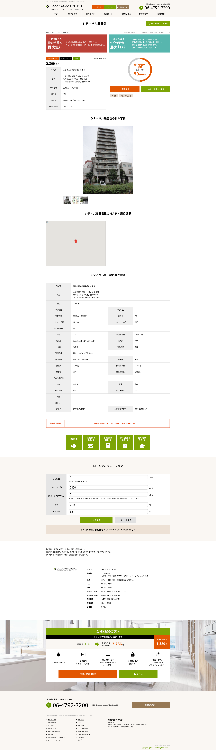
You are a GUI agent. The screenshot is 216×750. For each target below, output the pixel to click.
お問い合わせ (82, 737)
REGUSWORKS (166, 745)
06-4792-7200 (157, 8)
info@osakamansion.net (110, 595)
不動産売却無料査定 (84, 734)
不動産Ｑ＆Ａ (52, 728)
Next (156, 160)
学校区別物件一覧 (83, 731)
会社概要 (50, 734)
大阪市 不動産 (52, 720)
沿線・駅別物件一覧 (54, 731)
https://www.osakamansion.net (113, 591)
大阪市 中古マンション (52, 32)
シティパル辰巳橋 (63, 32)
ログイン (80, 723)
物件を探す (81, 720)
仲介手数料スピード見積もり (56, 737)
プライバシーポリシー (54, 740)
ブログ (80, 740)
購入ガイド (51, 726)
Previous (59, 160)
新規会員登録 (52, 723)
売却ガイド (81, 726)
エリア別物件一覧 (83, 728)
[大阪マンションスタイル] (64, 9)
